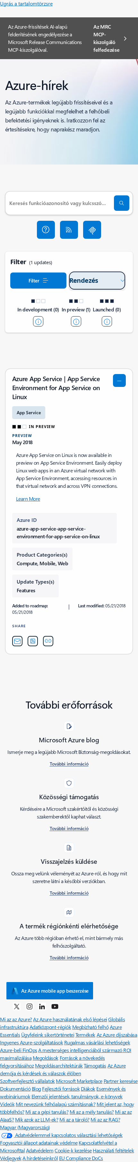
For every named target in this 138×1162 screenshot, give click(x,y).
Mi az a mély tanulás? (92, 1111)
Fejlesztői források (61, 1088)
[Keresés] (121, 203)
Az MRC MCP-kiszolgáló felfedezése (106, 38)
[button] (46, 230)
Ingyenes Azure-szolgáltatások (31, 1042)
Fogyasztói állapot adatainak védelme (39, 1142)
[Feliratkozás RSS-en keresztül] (69, 230)
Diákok (88, 1088)
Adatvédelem (40, 1150)
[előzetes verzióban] (76, 321)
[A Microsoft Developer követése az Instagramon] (29, 1006)
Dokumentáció (15, 1088)
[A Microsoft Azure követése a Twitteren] (17, 1006)
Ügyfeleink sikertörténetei (47, 1034)
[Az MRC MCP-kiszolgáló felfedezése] (92, 230)
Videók (7, 1104)
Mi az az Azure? (16, 1019)
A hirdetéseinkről (40, 1158)
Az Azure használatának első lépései (70, 1019)
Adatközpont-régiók (50, 1026)
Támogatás (95, 1065)
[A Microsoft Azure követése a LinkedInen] (42, 1006)
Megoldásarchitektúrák (59, 1065)
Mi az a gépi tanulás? (46, 1111)
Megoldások (45, 1057)
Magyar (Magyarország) (25, 1127)
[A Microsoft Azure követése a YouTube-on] (55, 1006)
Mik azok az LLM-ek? (36, 1119)
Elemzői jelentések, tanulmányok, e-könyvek (77, 1096)
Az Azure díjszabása (117, 1034)
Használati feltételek (113, 1150)
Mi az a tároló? (74, 1119)
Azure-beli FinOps (18, 1050)
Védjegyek (11, 1158)
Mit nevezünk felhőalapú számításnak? (56, 1104)
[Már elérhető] (107, 321)
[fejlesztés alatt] (38, 321)
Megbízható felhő (90, 1026)
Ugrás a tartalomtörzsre (26, 3)
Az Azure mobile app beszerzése (55, 991)
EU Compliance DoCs (81, 1158)
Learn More (28, 498)
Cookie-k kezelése (73, 1150)
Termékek (85, 1034)
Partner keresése (121, 1080)
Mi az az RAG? (105, 1119)
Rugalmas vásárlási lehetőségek (97, 1042)
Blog (36, 1088)
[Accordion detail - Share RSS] (33, 641)
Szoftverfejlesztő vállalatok (27, 1080)
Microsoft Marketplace (79, 1080)
